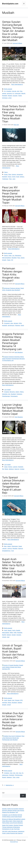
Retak (6, 469)
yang (13, 179)
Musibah (4, 95)
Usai (8, 637)
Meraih (23, 93)
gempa (4, 93)
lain (9, 394)
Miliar (11, 632)
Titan (10, 179)
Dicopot (17, 700)
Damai (6, 255)
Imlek (9, 255)
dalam (17, 392)
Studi (17, 176)
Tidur (13, 777)
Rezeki (4, 777)
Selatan (9, 635)
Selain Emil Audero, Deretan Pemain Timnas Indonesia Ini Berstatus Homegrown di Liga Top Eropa (12, 827)
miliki (15, 632)
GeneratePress (14, 841)
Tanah (20, 95)
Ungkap (22, 469)
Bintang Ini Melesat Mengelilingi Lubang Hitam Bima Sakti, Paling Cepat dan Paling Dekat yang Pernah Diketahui (13, 821)
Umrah (4, 637)
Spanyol (17, 469)
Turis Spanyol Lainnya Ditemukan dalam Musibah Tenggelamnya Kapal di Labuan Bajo (13, 485)
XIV (12, 260)
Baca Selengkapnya (17, 84)
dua (20, 773)
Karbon (14, 174)
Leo (13, 255)
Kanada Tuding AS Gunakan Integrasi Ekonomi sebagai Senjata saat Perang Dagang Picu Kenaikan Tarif (13, 810)
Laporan (15, 466)
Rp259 (4, 635)
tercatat (18, 635)
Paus (18, 257)
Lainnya (9, 548)
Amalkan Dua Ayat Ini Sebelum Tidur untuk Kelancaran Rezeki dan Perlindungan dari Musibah (13, 721)
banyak (14, 91)
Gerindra (4, 702)
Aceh (5, 630)
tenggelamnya (6, 550)
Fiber (9, 174)
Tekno (6, 172)
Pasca (9, 176)
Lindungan (18, 93)
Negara (10, 95)
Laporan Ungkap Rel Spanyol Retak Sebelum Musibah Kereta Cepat (12, 409)
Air (5, 91)
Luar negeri (7, 389)
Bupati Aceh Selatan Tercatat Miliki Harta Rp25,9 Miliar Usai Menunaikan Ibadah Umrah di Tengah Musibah (13, 568)
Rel (3, 469)
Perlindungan (18, 775)
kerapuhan (20, 174)
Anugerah (7, 323)
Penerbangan (6, 396)
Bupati (9, 630)
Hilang (21, 392)
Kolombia (4, 394)
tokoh (22, 325)
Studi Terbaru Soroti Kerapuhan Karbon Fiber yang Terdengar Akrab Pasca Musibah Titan (14, 114)
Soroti (13, 176)
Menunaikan (5, 632)
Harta (13, 630)
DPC (21, 700)
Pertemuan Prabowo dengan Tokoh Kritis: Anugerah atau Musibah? (12, 274)
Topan (8, 260)
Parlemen (19, 394)
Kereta (10, 466)
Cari (3, 792)
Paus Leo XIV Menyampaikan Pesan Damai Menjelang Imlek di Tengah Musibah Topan (13, 195)
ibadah (18, 630)
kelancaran (5, 775)
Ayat (11, 773)
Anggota (6, 392)
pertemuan (11, 325)
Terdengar (5, 179)
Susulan (15, 95)
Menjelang (18, 255)
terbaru (22, 176)
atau (11, 323)
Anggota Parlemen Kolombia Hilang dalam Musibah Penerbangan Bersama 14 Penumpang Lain (13, 341)
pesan (22, 257)
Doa (21, 91)
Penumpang (14, 396)
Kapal (20, 546)
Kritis (20, 323)
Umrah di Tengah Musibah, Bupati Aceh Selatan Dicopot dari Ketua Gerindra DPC (13, 651)
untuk (9, 98)
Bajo (5, 546)
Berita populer (8, 89)
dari (18, 91)
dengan (16, 323)
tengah (4, 260)
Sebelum (11, 469)
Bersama (12, 392)
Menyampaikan (6, 257)
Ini (13, 93)
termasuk (5, 98)
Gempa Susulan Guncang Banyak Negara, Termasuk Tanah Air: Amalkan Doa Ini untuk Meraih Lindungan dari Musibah (13, 31)
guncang (9, 93)
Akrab (6, 174)
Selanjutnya (10, 785)
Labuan (4, 548)
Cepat (6, 466)
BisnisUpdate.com (10, 4)
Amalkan (8, 91)
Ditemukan (15, 546)
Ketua (9, 702)
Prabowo (17, 325)
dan (14, 773)
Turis (12, 550)
